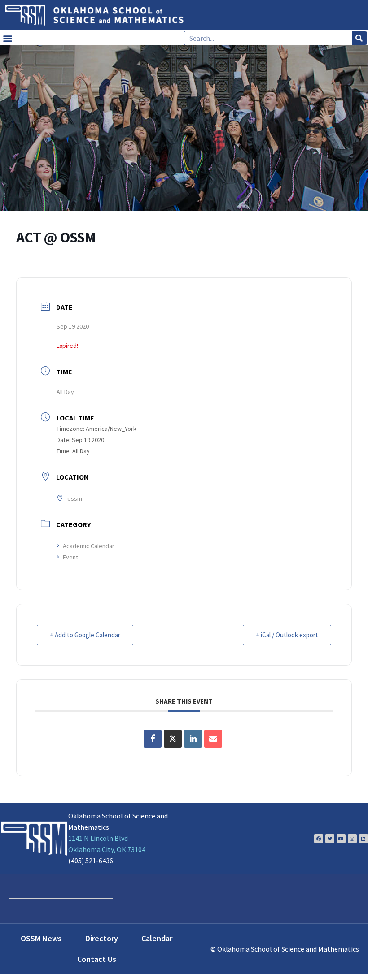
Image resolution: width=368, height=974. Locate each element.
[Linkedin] (363, 838)
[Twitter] (329, 838)
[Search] (359, 38)
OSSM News (41, 938)
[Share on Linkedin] (193, 739)
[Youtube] (341, 838)
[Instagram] (352, 838)
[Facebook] (318, 838)
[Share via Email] (213, 739)
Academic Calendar (88, 546)
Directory (101, 938)
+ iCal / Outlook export (287, 635)
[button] (7, 37)
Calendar (156, 938)
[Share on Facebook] (153, 739)
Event (70, 557)
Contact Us (96, 959)
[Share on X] (173, 739)
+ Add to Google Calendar (85, 635)
